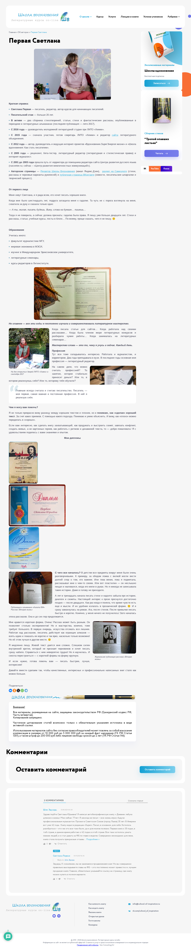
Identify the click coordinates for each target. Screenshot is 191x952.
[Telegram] (26, 690)
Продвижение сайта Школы (87, 945)
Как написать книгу (97, 904)
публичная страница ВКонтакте (77, 174)
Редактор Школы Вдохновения (58, 171)
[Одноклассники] (14, 690)
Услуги (112, 17)
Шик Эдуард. (69, 860)
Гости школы (94, 920)
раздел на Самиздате (114, 171)
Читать (159, 153)
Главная (12, 32)
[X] (18, 690)
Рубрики (172, 17)
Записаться (159, 83)
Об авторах (23, 32)
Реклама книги (95, 912)
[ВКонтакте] (10, 690)
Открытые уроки (96, 916)
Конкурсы (93, 925)
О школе (84, 17)
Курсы (99, 17)
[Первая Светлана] (72, 74)
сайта (115, 135)
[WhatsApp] (22, 690)
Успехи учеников (153, 17)
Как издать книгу (96, 908)
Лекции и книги (130, 17)
